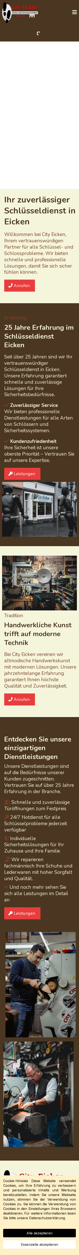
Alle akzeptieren (39, 1233)
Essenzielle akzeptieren (39, 1244)
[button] (74, 12)
